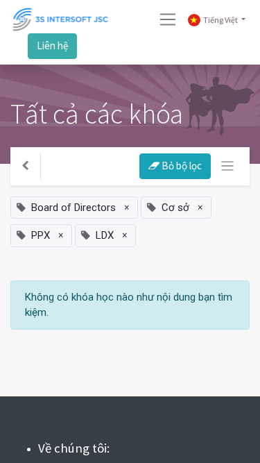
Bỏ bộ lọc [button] (180, 165)
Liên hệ (52, 45)
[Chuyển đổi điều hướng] (227, 166)
